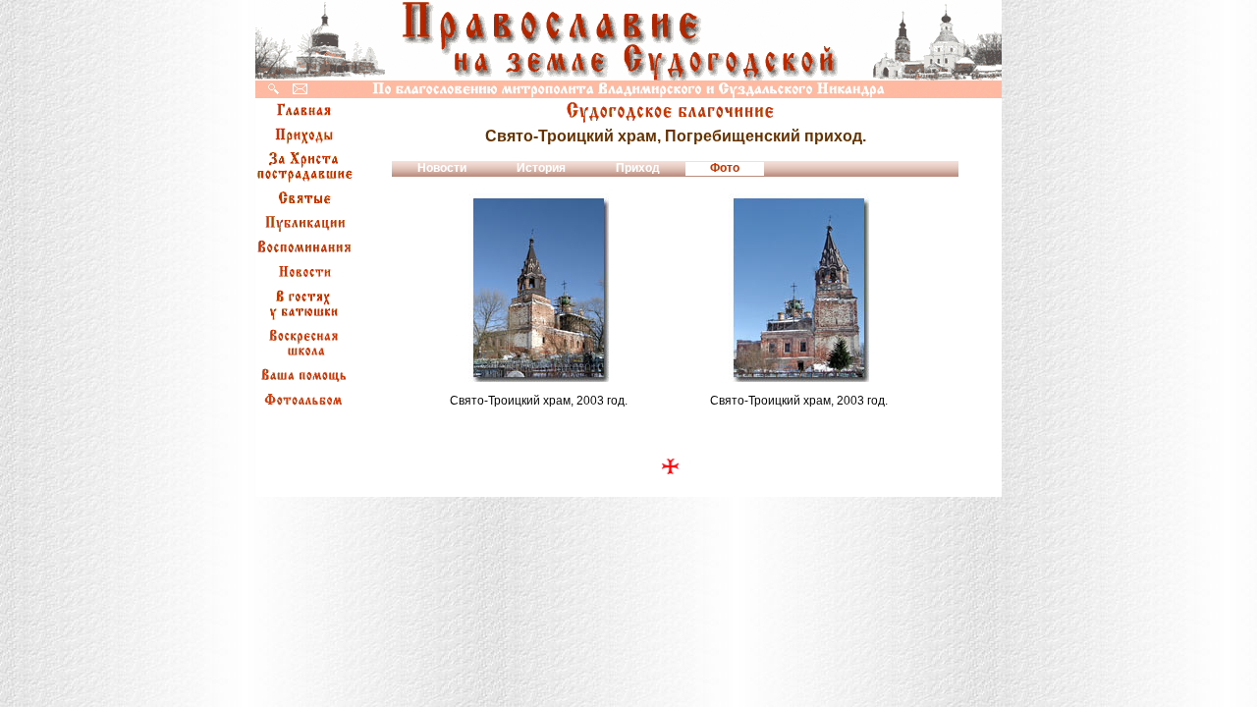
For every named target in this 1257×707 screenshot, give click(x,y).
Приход (638, 168)
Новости (441, 168)
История (541, 168)
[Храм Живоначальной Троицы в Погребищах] (539, 376)
